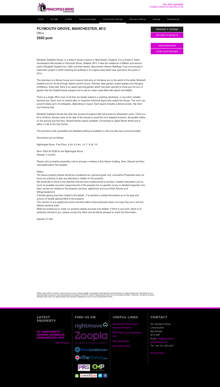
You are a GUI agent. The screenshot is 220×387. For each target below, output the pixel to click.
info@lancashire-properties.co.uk (166, 6)
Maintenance (173, 19)
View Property (62, 343)
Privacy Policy (157, 352)
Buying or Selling (137, 19)
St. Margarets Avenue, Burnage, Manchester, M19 (51, 334)
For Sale (54, 19)
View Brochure (167, 45)
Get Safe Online (121, 341)
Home (40, 19)
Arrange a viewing (167, 29)
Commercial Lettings (112, 19)
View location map (167, 51)
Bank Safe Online (121, 345)
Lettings (156, 19)
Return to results (167, 35)
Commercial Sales (87, 19)
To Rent (68, 19)
